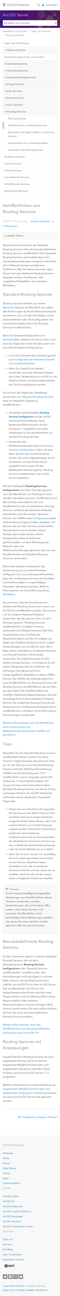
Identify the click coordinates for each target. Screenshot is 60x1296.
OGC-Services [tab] (15, 104)
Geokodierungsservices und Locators (24, 57)
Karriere (7, 1244)
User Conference (12, 1254)
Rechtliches (41, 1290)
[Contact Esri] (20, 1276)
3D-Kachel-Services (14, 156)
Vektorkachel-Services (16, 191)
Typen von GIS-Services (16, 43)
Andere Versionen (40, 221)
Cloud (6, 1173)
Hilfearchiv (10, 226)
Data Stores (9, 1168)
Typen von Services (41, 31)
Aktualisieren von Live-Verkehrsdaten (28, 143)
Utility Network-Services (17, 184)
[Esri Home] (9, 1266)
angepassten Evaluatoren (18, 1092)
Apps (6, 1178)
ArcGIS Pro (9, 1201)
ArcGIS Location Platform (17, 1211)
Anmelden (51, 5)
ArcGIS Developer (13, 1216)
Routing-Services (15, 35)
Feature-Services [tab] (16, 50)
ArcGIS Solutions (12, 1221)
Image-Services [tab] (15, 84)
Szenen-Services (13, 163)
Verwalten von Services (15, 31)
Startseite (8, 1153)
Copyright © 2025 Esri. (14, 1286)
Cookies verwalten (25, 1290)
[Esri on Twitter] (5, 1276)
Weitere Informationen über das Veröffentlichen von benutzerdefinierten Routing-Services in (26, 1028)
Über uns (8, 1239)
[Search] (38, 4)
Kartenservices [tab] (15, 97)
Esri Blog (8, 1249)
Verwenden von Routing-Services (25, 150)
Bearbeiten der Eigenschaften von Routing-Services (31, 134)
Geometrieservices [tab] (17, 70)
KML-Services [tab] (14, 91)
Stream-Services (12, 170)
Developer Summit (13, 1259)
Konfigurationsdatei (44, 518)
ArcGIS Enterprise (18, 5)
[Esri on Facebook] (10, 1276)
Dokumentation (11, 1183)
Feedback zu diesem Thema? (39, 1117)
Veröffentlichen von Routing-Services (27, 125)
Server (6, 1163)
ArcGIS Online (11, 1196)
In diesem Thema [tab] (13, 235)
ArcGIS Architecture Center (18, 1226)
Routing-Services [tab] (16, 111)
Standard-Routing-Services (38, 396)
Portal (6, 1158)
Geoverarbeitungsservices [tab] (21, 77)
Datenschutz (9, 1290)
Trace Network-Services (16, 177)
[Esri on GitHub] (15, 1276)
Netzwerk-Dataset (13, 307)
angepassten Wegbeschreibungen (24, 1088)
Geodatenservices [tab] (17, 63)
